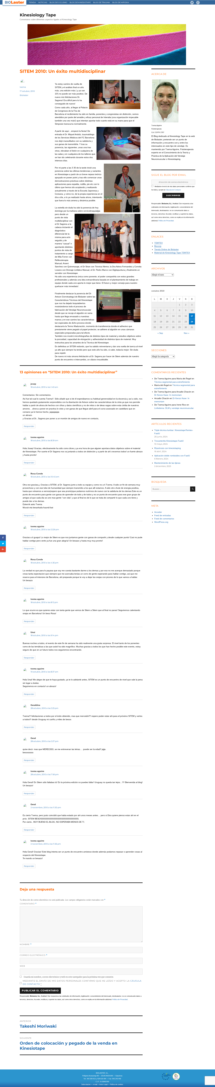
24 (192, 322)
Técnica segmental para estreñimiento (172, 382)
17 (192, 316)
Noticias (42, 2)
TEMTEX (158, 243)
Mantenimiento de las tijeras (167, 463)
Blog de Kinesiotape (80, 2)
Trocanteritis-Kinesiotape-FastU (169, 441)
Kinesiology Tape (38, 14)
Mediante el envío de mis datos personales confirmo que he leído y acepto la (82, 983)
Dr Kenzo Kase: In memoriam (168, 395)
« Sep (160, 333)
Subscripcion (86, 1084)
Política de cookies (116, 1084)
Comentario (28, 903)
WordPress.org (161, 522)
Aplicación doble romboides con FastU (172, 455)
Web (22, 966)
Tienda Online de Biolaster (166, 249)
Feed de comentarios (164, 518)
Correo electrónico (33, 955)
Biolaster (24, 95)
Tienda (32, 2)
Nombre (26, 944)
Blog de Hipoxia (120, 2)
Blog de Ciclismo (58, 2)
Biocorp (157, 246)
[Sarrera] (14, 2)
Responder (29, 426)
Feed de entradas (162, 515)
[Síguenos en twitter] (192, 3)
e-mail (95, 1084)
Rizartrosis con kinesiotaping (167, 448)
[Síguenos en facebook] (197, 3)
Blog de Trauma (101, 2)
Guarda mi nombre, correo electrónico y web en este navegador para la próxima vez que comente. (69, 977)
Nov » (186, 333)
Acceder (158, 512)
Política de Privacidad (120, 999)
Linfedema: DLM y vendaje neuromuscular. (174, 408)
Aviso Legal (103, 1084)
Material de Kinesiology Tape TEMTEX (172, 252)
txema (23, 87)
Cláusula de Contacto (173, 190)
